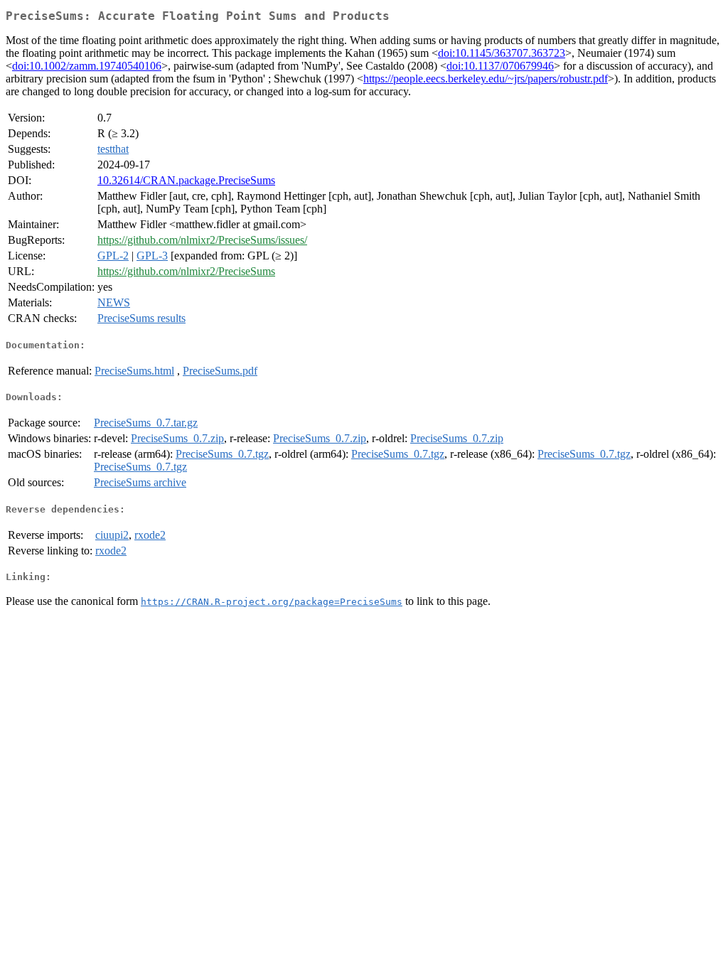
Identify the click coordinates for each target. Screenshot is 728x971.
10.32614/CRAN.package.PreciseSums (186, 180)
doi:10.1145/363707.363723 (501, 53)
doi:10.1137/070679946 (500, 66)
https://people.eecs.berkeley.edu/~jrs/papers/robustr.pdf (485, 79)
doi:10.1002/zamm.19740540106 (86, 66)
